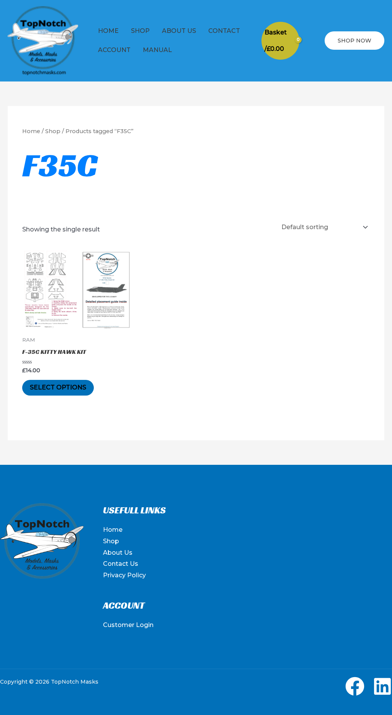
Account (114, 50)
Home (108, 30)
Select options (58, 387)
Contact (224, 30)
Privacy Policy (124, 575)
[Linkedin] (382, 686)
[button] (312, 41)
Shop (140, 30)
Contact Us (120, 563)
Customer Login (128, 625)
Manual (157, 50)
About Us (179, 30)
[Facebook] (354, 686)
